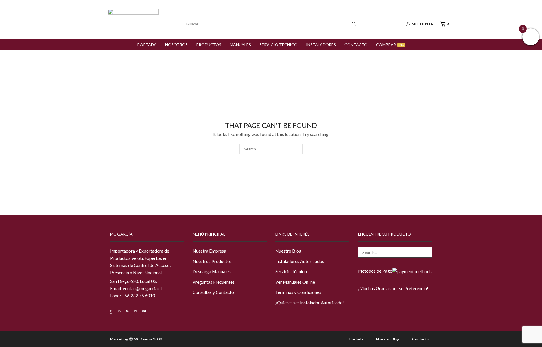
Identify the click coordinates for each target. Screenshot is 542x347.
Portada (147, 44)
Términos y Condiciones (298, 292)
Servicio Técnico (278, 44)
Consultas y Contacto (213, 292)
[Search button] (354, 24)
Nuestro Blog (288, 250)
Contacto (356, 44)
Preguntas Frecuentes (214, 282)
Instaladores (321, 44)
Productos (208, 44)
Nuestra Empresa (209, 250)
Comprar (390, 44)
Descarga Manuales (212, 271)
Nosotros (176, 44)
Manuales (240, 44)
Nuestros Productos (212, 261)
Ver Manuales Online (295, 282)
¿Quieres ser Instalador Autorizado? (310, 302)
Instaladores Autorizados (299, 261)
